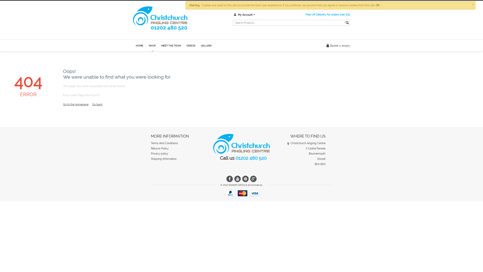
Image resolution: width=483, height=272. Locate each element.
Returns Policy (160, 148)
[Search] (347, 23)
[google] (253, 179)
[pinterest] (245, 179)
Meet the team (171, 45)
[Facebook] (229, 179)
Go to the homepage (75, 104)
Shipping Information (164, 158)
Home (139, 45)
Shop (152, 45)
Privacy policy (159, 153)
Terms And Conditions (164, 143)
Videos (190, 45)
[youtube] (237, 179)
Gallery (206, 45)
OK (378, 5)
